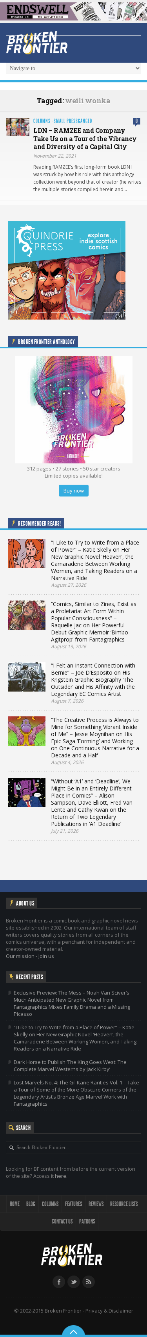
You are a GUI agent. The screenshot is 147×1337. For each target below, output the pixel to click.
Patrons (87, 1221)
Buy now (74, 490)
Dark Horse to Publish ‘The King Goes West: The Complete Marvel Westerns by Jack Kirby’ (70, 1065)
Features (73, 1204)
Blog (30, 1204)
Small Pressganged (73, 121)
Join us (46, 956)
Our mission (20, 956)
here (60, 1175)
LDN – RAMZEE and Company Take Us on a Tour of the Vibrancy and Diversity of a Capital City (85, 138)
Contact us (62, 1221)
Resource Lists (124, 1204)
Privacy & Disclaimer (109, 1310)
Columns (42, 121)
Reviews (96, 1204)
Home (15, 1204)
